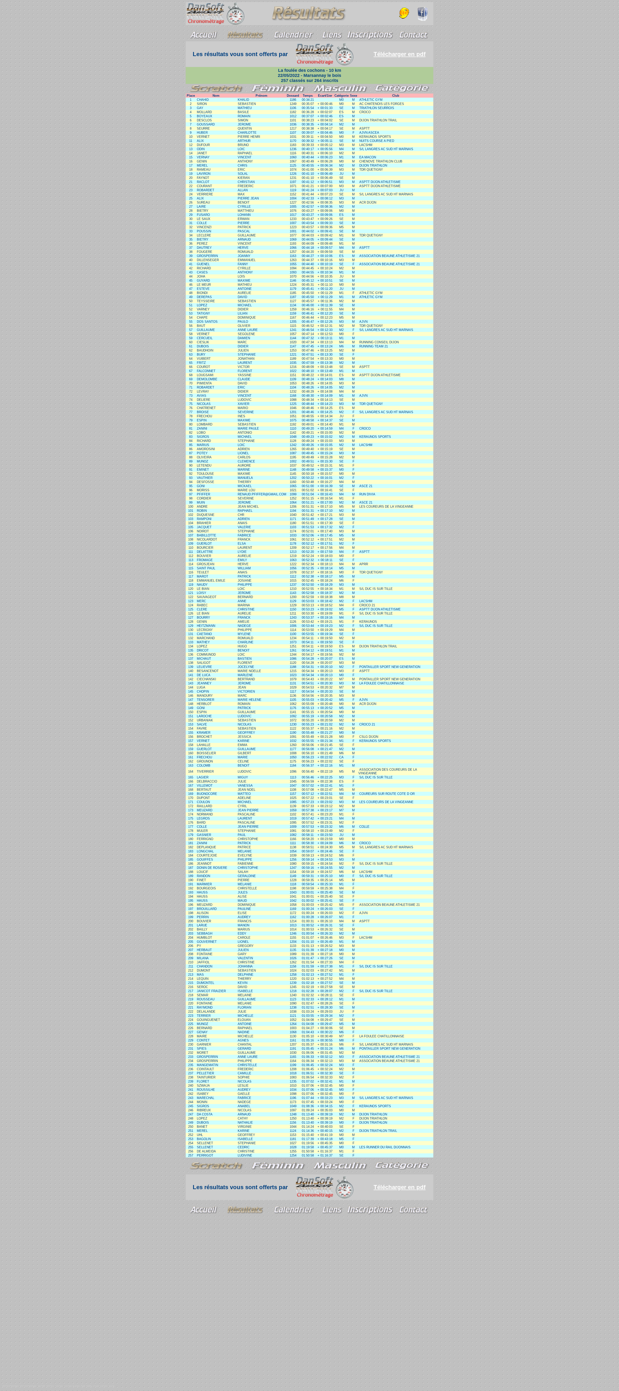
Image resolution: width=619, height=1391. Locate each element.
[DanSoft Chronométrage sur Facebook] (422, 19)
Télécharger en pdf (400, 54)
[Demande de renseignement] (405, 12)
